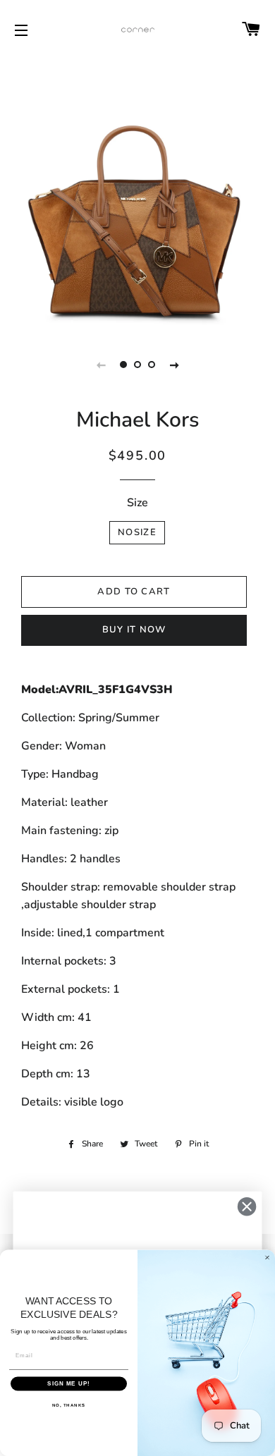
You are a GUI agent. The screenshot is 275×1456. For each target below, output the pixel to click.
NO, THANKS (69, 1404)
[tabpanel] (137, 193)
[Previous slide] (100, 364)
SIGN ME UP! (68, 1384)
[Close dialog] (247, 1206)
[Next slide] (174, 364)
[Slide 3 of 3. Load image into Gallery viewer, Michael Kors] (152, 364)
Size (137, 502)
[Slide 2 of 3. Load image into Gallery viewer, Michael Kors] (137, 364)
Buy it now (134, 629)
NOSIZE (137, 532)
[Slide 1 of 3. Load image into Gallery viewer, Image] (123, 364)
